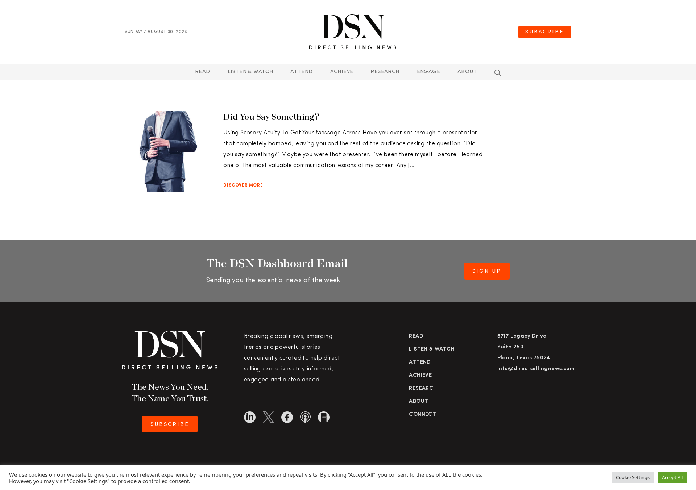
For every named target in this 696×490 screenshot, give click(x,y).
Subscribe (544, 32)
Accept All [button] (672, 477)
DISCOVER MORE (243, 185)
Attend (420, 362)
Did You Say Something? (271, 116)
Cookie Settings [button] (633, 477)
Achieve (341, 72)
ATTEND (301, 72)
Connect (422, 414)
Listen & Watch (250, 72)
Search (497, 73)
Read (202, 72)
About (467, 72)
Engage (428, 72)
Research (384, 72)
